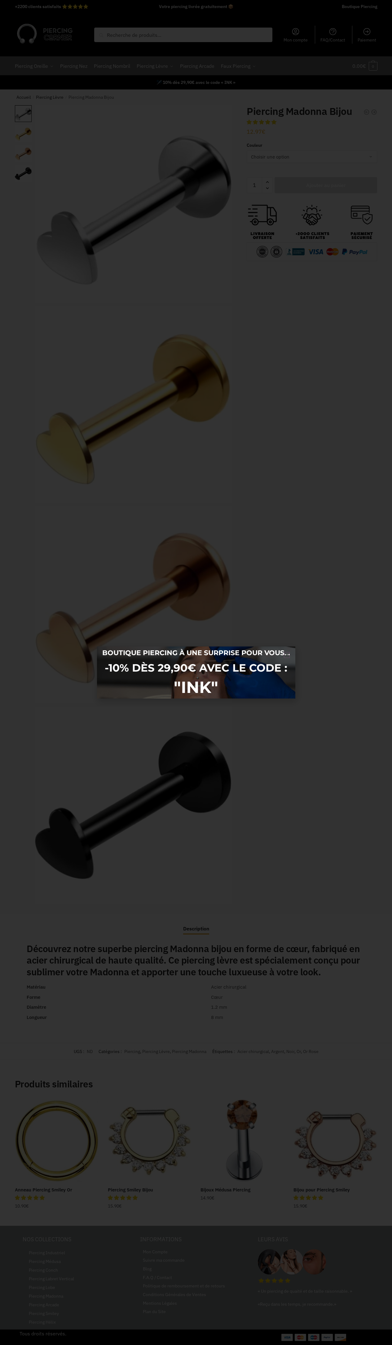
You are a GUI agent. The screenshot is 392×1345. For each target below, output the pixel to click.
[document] (196, 672)
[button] (286, 655)
